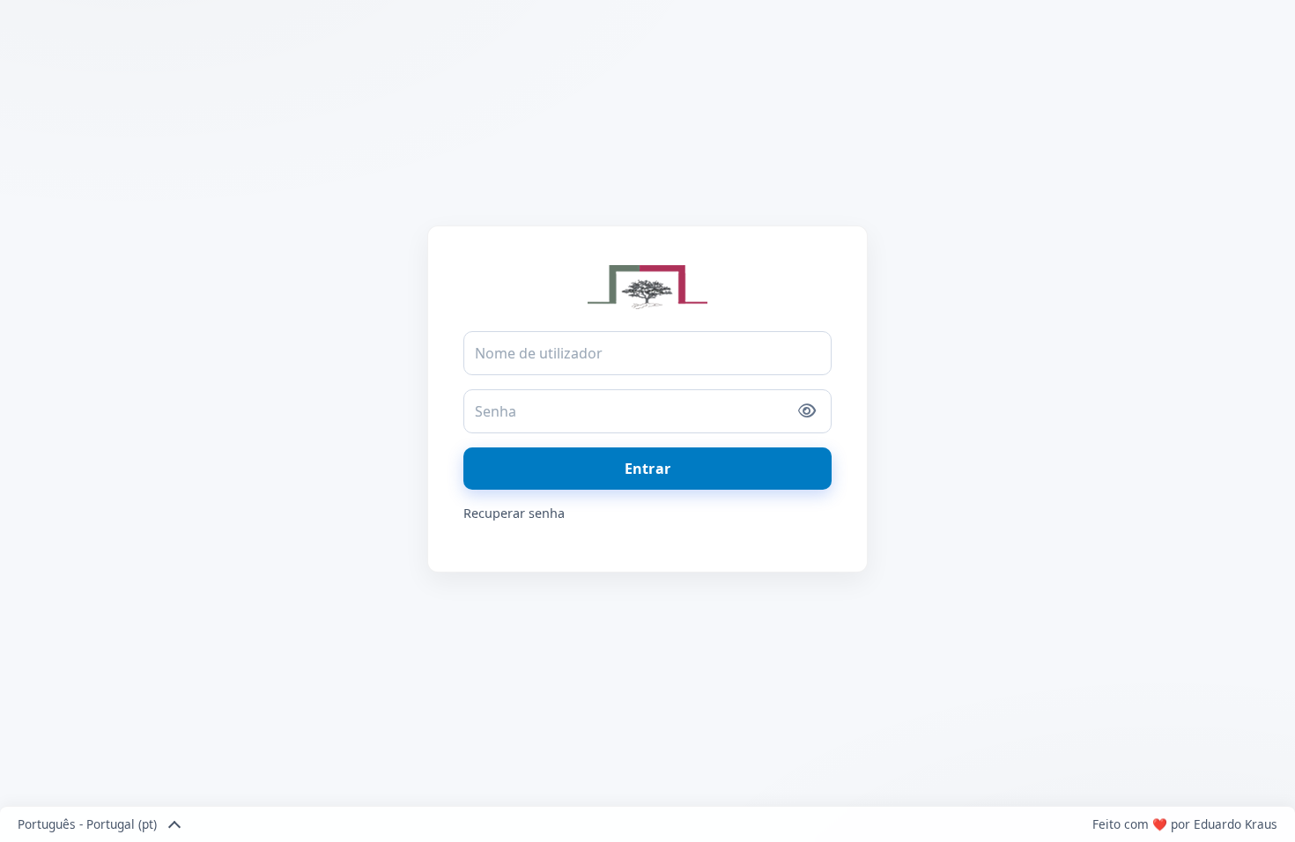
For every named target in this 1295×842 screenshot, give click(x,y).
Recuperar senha (514, 513)
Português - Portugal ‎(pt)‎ (87, 824)
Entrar (647, 468)
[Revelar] (807, 411)
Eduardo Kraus (1235, 824)
